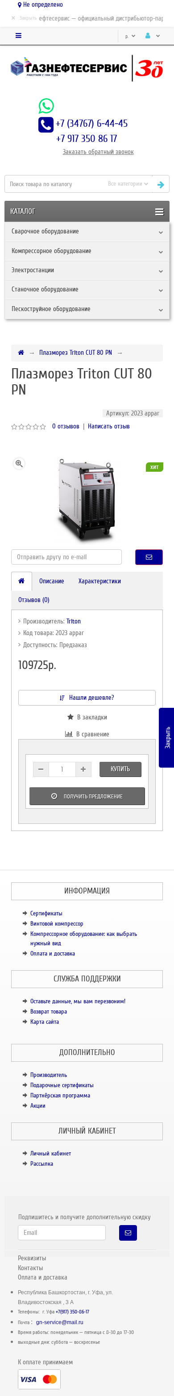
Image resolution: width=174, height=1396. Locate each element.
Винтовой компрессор (56, 923)
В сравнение (91, 734)
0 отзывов (65, 426)
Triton (73, 621)
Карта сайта (44, 1022)
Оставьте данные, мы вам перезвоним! (77, 1001)
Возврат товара (48, 1011)
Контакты (30, 1268)
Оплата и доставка (52, 953)
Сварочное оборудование (45, 231)
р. (127, 36)
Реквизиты (32, 1258)
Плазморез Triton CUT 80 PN (75, 353)
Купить (120, 769)
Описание (51, 581)
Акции (38, 1105)
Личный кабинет (50, 1153)
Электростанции (33, 270)
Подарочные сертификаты (62, 1085)
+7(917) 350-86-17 (72, 1312)
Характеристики (100, 581)
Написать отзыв (109, 426)
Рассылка (41, 1163)
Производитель (48, 1075)
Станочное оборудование (45, 289)
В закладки (90, 717)
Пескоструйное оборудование (51, 309)
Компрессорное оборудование (51, 251)
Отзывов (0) (34, 600)
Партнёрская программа (60, 1095)
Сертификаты (46, 913)
